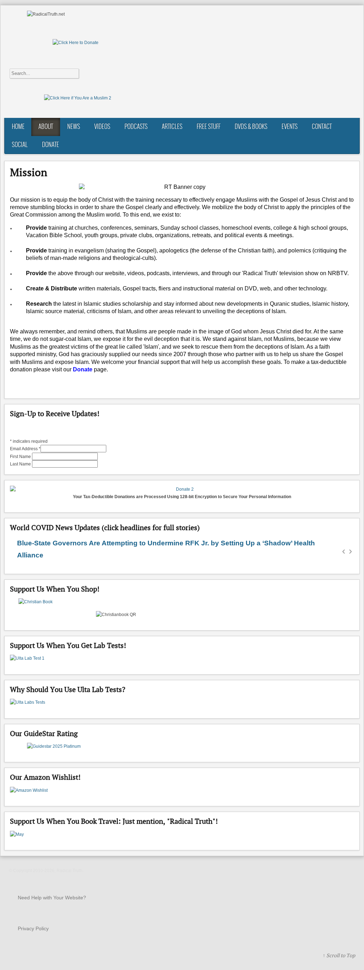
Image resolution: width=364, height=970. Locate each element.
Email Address (25, 448)
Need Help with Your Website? (52, 897)
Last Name (21, 464)
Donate (82, 369)
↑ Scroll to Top (339, 955)
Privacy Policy (33, 928)
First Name (21, 456)
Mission (28, 172)
